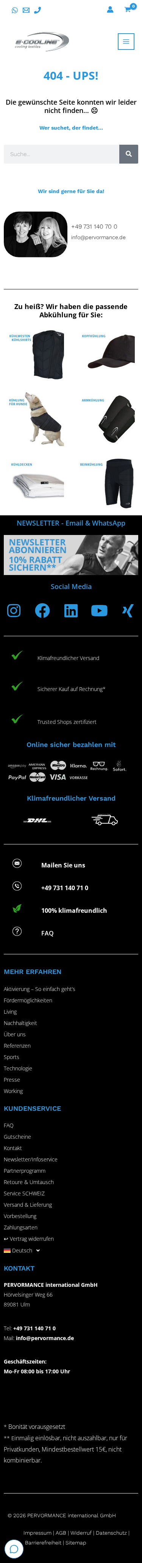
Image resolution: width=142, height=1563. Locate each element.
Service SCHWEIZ (24, 1193)
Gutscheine (17, 1136)
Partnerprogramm (24, 1170)
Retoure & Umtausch (29, 1182)
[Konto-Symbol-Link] (110, 9)
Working (13, 1091)
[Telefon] (37, 10)
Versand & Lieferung (28, 1204)
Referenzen (17, 1045)
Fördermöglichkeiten (28, 1000)
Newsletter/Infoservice (31, 1159)
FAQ (9, 1125)
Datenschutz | (113, 1533)
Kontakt (13, 1148)
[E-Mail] (26, 10)
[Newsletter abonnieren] (71, 555)
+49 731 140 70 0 (94, 226)
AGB (61, 1533)
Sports (11, 1057)
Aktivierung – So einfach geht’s (39, 989)
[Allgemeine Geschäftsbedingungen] (69, 1533)
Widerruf (81, 1533)
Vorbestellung (20, 1216)
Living (10, 1011)
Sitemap (76, 1543)
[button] (71, 1251)
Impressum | (39, 1533)
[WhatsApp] (14, 10)
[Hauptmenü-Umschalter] (126, 41)
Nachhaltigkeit (20, 1023)
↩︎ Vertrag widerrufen (29, 1238)
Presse (12, 1079)
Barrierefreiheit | (44, 1543)
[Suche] (128, 154)
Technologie (18, 1068)
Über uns (15, 1034)
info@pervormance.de (98, 237)
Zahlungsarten (20, 1227)
